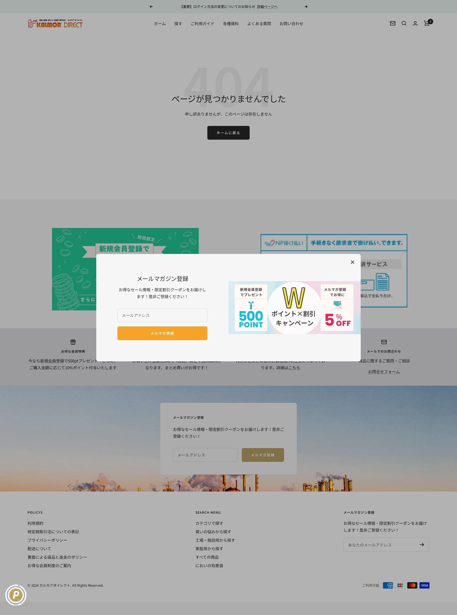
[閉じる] (352, 262)
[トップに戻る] (445, 608)
